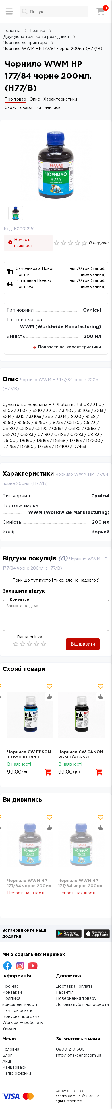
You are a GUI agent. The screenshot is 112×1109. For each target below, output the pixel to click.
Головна (10, 1049)
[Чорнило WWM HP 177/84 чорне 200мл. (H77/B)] (30, 844)
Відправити (83, 644)
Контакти (12, 992)
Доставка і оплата (74, 986)
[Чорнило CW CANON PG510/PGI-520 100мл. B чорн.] (81, 714)
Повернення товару (76, 998)
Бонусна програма (21, 1016)
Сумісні (92, 310)
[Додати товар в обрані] (49, 686)
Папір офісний (16, 1073)
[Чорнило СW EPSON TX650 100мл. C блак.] (30, 714)
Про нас (10, 986)
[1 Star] (15, 643)
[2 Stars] (22, 643)
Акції (7, 1061)
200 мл (92, 337)
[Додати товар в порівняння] (49, 696)
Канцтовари (14, 1067)
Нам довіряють (17, 1010)
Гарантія (65, 992)
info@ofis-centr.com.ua (78, 1055)
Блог (7, 1055)
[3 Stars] (29, 643)
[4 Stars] (36, 643)
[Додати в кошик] (48, 772)
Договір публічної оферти (82, 1004)
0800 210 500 (70, 1049)
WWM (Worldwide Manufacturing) (60, 327)
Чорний (100, 532)
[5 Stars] (43, 643)
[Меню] (9, 11)
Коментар (19, 599)
